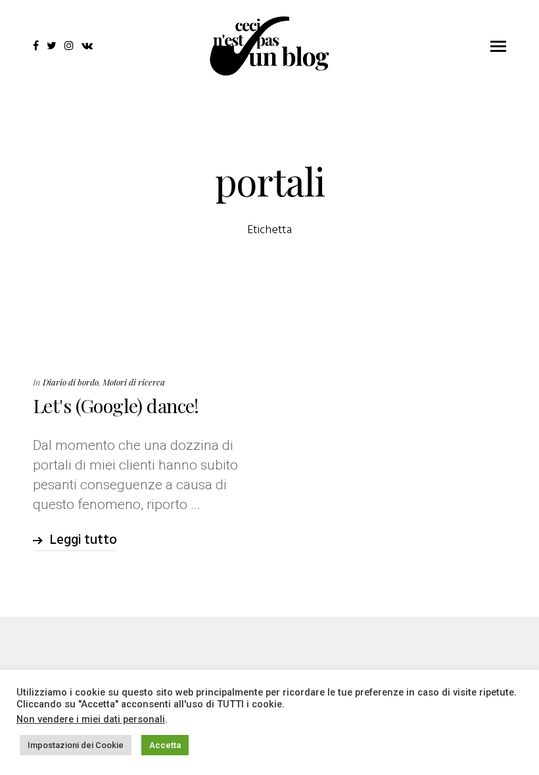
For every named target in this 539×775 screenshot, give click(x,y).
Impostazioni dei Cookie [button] (76, 745)
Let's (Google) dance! (116, 405)
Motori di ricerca (134, 382)
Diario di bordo (71, 382)
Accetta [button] (165, 745)
